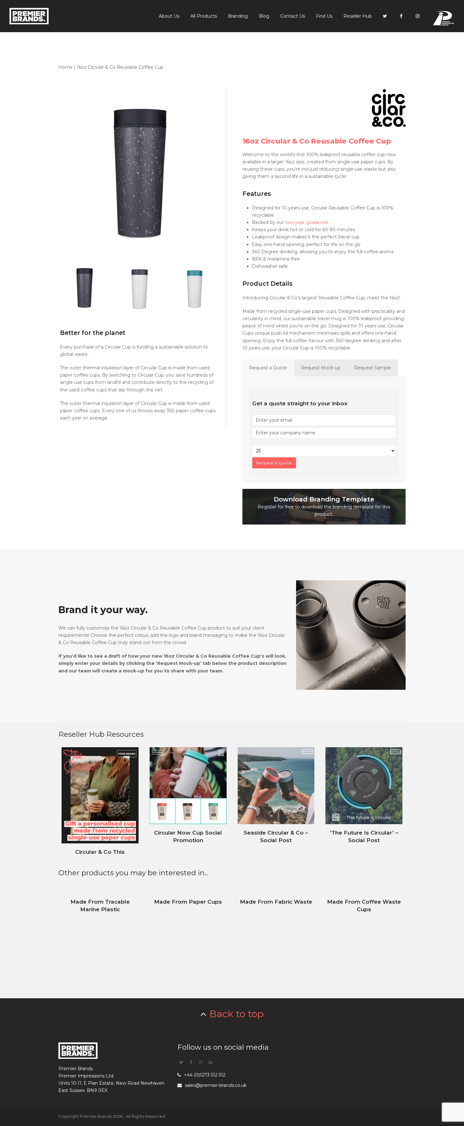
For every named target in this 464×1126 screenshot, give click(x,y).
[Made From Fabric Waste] (276, 938)
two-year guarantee (307, 222)
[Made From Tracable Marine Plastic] (100, 938)
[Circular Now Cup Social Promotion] (188, 799)
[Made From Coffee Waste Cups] (364, 938)
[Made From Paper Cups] (188, 938)
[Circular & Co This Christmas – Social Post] (100, 799)
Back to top (237, 1014)
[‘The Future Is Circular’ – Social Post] (364, 799)
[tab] (268, 368)
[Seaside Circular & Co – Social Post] (276, 799)
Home (65, 67)
